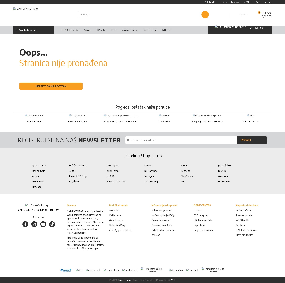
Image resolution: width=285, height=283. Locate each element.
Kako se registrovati (162, 210)
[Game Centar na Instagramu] (34, 224)
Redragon (149, 176)
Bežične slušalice (77, 165)
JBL (183, 181)
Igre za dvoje (38, 170)
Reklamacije (115, 215)
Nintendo (36, 186)
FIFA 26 (110, 176)
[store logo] (25, 14)
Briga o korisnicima (203, 230)
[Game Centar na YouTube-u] (43, 224)
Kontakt (156, 234)
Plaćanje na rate (244, 215)
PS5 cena (148, 165)
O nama (198, 210)
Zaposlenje (199, 225)
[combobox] (143, 14)
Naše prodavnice (244, 234)
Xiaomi (35, 176)
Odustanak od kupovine (164, 230)
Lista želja (224, 14)
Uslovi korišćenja (117, 225)
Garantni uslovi (116, 220)
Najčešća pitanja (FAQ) (163, 215)
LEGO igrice (112, 165)
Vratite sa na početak (51, 86)
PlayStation (224, 181)
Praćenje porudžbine (162, 225)
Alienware (223, 176)
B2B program (201, 215)
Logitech (185, 170)
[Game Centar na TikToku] (52, 224)
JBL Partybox (150, 170)
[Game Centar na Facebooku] (25, 224)
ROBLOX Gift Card (115, 181)
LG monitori (38, 181)
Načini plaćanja (243, 210)
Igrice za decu (39, 165)
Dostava (240, 225)
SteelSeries (187, 176)
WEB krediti (242, 220)
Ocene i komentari (161, 220)
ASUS (72, 170)
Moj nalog (114, 210)
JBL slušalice (224, 165)
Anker (184, 165)
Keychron (74, 181)
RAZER (222, 170)
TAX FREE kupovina (246, 230)
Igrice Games (113, 170)
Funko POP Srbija (78, 176)
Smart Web (169, 280)
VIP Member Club (203, 220)
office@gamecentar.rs (120, 230)
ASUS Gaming (151, 181)
